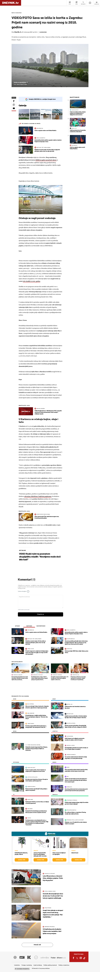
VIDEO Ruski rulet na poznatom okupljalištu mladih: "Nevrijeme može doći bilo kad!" (40, 557)
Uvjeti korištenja (37, 965)
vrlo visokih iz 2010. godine (31, 281)
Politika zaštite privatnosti (50, 965)
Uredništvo (17, 965)
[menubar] (90, 2)
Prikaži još (37, 944)
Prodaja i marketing (27, 965)
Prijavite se (40, 614)
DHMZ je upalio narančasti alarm (46, 160)
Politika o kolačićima (64, 965)
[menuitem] (90, 3)
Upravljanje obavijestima (23, 968)
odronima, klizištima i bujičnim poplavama (37, 496)
